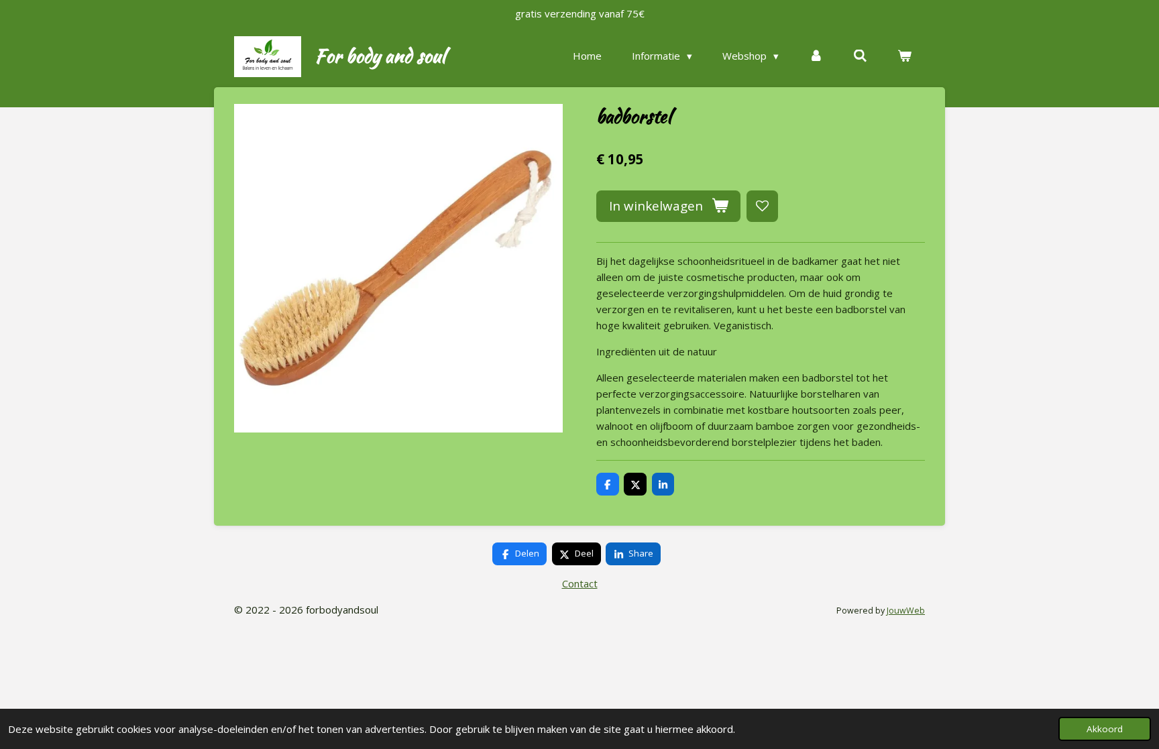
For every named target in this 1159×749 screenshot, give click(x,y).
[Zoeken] (860, 56)
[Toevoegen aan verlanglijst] (762, 206)
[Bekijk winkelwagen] (904, 56)
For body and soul (380, 55)
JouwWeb (906, 610)
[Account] (815, 56)
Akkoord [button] (1105, 729)
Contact (580, 583)
